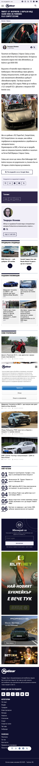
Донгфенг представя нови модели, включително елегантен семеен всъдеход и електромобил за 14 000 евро (28, 315)
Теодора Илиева (11, 220)
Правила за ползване (9, 745)
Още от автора (10, 234)
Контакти (4, 742)
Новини (8, 21)
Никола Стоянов (18, 358)
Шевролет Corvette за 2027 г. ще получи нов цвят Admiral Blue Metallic (10, 292)
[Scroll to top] (36, 750)
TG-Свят (4, 702)
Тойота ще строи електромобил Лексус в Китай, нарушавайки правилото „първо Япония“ (9, 314)
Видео (3, 705)
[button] (36, 367)
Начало (3, 21)
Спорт (3, 721)
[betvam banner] (19, 647)
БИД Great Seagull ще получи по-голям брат (28, 291)
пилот (11, 199)
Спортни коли (6, 724)
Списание (4, 718)
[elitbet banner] (19, 553)
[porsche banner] (19, 617)
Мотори (4, 713)
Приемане (19, 388)
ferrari (5, 199)
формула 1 (17, 199)
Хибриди (4, 729)
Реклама (4, 737)
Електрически (6, 710)
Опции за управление (19, 398)
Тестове (4, 726)
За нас (3, 740)
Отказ (19, 393)
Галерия (4, 707)
